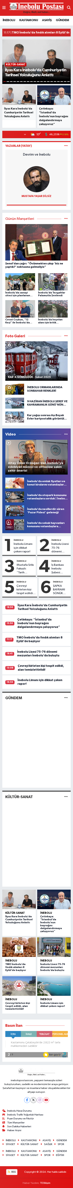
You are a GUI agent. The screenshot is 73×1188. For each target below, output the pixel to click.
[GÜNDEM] (66, 697)
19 (65, 81)
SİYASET (10, 1144)
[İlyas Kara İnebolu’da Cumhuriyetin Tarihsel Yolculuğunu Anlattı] (19, 899)
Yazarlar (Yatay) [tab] (18, 145)
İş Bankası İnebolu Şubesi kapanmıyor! (59, 568)
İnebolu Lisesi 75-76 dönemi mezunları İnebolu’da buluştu (60, 548)
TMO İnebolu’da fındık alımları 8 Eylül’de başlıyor (15, 967)
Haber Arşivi (14, 1130)
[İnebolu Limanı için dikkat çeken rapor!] (54, 986)
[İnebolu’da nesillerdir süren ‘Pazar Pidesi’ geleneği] (14, 510)
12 (41, 81)
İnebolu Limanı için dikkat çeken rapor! (23, 548)
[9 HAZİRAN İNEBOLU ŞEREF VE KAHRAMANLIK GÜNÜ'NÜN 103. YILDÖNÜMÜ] (14, 403)
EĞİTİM (60, 1155)
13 (45, 81)
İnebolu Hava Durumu (19, 1110)
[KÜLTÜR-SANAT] (66, 796)
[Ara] (69, 7)
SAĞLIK (48, 1144)
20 (68, 81)
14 (48, 81)
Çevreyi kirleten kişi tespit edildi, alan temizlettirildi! (26, 589)
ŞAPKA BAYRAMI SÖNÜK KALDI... (59, 589)
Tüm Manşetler (16, 1122)
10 (34, 81)
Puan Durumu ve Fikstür (20, 1118)
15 (51, 81)
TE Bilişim (45, 1183)
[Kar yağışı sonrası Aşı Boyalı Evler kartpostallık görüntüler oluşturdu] (14, 416)
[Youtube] (46, 1100)
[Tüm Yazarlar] (66, 145)
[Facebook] (27, 1100)
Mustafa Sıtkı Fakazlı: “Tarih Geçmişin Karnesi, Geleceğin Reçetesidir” (25, 568)
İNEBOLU (9, 20)
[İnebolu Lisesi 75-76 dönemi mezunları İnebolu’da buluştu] (54, 947)
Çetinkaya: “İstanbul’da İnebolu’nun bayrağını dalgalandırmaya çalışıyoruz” (38, 623)
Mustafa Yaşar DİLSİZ (36, 196)
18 (61, 81)
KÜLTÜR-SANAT (19, 797)
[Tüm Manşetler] (66, 218)
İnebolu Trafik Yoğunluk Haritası (25, 1114)
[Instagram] (40, 1100)
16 (55, 81)
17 (58, 81)
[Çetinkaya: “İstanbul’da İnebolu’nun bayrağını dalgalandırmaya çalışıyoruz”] (54, 899)
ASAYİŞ (47, 20)
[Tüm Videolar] (66, 434)
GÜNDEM (62, 20)
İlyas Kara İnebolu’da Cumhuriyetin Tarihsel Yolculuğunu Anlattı (19, 919)
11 (38, 81)
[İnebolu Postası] (36, 8)
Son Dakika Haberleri (19, 1126)
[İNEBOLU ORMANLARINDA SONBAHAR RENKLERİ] (14, 389)
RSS (13, 1172)
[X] (33, 1100)
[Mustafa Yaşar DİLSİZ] (36, 179)
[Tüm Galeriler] (66, 336)
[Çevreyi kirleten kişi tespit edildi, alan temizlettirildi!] (19, 986)
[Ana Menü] (4, 7)
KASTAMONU (28, 20)
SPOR (61, 1144)
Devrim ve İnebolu (36, 154)
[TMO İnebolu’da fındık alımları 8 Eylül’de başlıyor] (19, 947)
